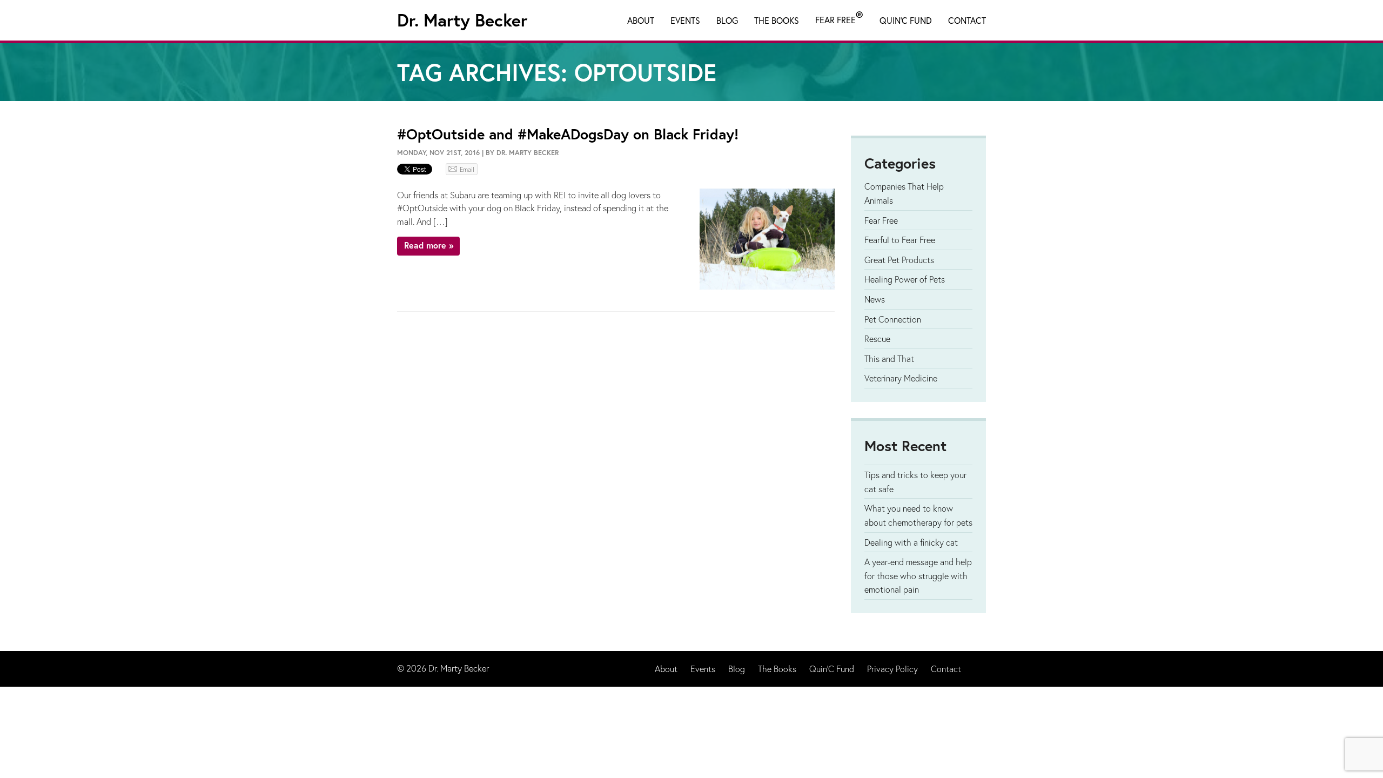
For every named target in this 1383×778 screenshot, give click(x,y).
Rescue (877, 338)
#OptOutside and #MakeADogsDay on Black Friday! (568, 133)
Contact (967, 20)
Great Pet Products (899, 259)
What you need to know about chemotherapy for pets (918, 515)
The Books (776, 20)
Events (685, 20)
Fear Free (839, 18)
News (874, 299)
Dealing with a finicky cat (911, 542)
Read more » (428, 245)
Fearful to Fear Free (899, 239)
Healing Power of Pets (904, 279)
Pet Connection (892, 319)
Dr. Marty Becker (462, 20)
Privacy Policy (892, 668)
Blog (727, 20)
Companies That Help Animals (904, 193)
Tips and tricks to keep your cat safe (915, 481)
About (640, 20)
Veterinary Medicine (900, 378)
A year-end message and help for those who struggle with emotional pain (918, 575)
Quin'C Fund (906, 20)
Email (467, 169)
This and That (889, 358)
